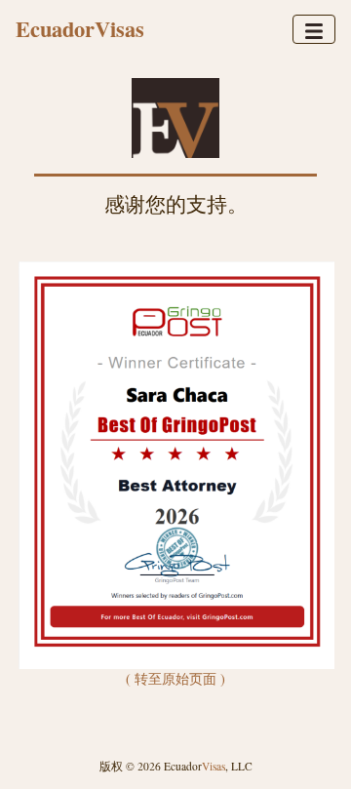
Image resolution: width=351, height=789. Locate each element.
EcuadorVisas (80, 29)
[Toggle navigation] (313, 30)
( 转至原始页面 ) (175, 678)
